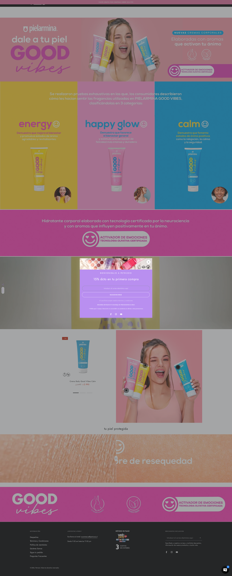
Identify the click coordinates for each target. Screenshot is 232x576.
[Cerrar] (148, 261)
